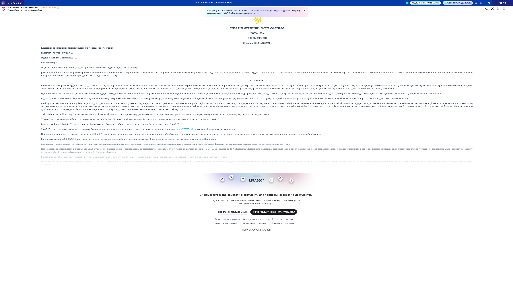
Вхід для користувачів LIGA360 (233, 212)
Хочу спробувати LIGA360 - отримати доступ (273, 212)
